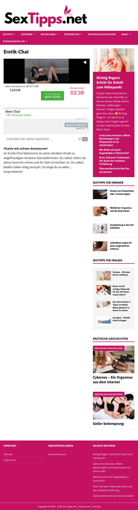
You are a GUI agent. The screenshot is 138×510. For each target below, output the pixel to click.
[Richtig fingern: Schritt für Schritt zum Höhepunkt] (113, 69)
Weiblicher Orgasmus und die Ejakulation (121, 209)
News (124, 34)
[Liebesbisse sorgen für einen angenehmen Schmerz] (100, 246)
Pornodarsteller (14, 41)
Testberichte (71, 34)
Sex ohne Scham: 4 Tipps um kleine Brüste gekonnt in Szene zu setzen (121, 306)
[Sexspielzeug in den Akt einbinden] (100, 229)
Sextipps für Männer (108, 182)
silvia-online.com (57, 454)
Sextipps (8, 34)
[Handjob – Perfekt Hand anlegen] (103, 321)
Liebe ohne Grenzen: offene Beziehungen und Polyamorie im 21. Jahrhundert (112, 467)
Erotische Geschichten (102, 34)
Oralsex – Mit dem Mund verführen (121, 273)
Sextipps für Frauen (107, 260)
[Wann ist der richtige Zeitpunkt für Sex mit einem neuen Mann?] (103, 290)
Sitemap (8, 454)
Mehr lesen (103, 129)
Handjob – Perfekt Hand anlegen (121, 319)
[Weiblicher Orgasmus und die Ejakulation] (100, 211)
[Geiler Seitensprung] (113, 405)
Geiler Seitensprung (108, 423)
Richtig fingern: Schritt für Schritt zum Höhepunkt (109, 82)
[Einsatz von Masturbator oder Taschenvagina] (100, 194)
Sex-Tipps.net (69, 506)
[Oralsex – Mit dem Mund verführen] (103, 275)
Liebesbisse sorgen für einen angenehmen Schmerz (121, 245)
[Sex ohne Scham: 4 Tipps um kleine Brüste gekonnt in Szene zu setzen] (103, 304)
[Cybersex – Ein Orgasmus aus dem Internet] (113, 359)
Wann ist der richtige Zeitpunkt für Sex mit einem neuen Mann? (121, 290)
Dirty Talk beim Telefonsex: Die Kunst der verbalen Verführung (114, 160)
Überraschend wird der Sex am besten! (113, 495)
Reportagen (48, 34)
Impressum (10, 460)
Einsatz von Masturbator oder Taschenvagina (122, 192)
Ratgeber (26, 34)
